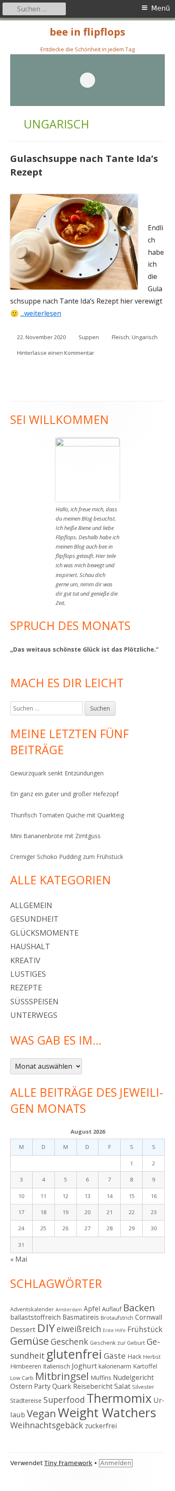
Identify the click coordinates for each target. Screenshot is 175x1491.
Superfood (64, 1399)
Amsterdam (69, 1310)
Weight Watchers (107, 1412)
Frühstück (145, 1329)
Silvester (143, 1387)
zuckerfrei (101, 1425)
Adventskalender (32, 1309)
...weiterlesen (44, 313)
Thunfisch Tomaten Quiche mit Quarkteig (67, 815)
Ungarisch (145, 337)
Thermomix (119, 1398)
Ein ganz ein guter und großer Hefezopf (64, 794)
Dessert (22, 1329)
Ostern (21, 1386)
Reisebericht (93, 1386)
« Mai (18, 1259)
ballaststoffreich (35, 1317)
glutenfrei (74, 1354)
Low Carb (22, 1378)
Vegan (41, 1413)
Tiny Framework (68, 1463)
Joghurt (84, 1366)
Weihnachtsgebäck (46, 1425)
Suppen (89, 337)
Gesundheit (34, 919)
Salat (122, 1386)
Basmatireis (80, 1317)
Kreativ (25, 960)
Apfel (92, 1308)
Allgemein (31, 905)
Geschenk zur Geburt (117, 1342)
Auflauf (111, 1309)
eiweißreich (78, 1329)
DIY (46, 1327)
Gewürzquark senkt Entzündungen (57, 773)
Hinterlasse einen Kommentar (55, 353)
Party (42, 1386)
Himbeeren (25, 1366)
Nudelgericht (133, 1377)
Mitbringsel (62, 1376)
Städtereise (26, 1400)
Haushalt (30, 946)
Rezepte (26, 987)
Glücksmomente (44, 933)
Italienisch (56, 1366)
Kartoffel (145, 1366)
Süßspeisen (34, 1001)
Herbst (152, 1356)
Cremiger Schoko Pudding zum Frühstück (66, 857)
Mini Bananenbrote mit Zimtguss (55, 836)
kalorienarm (115, 1366)
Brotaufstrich (117, 1317)
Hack (134, 1356)
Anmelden (115, 1463)
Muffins (100, 1378)
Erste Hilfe (114, 1330)
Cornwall (148, 1317)
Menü (160, 8)
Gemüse (29, 1341)
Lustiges (28, 974)
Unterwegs (33, 1015)
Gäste (115, 1355)
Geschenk (69, 1341)
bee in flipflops (87, 32)
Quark (61, 1386)
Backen (139, 1307)
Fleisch (120, 337)
